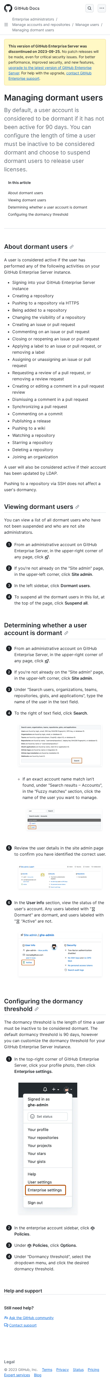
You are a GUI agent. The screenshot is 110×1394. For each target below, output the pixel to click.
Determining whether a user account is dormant (45, 629)
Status (78, 1369)
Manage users (87, 24)
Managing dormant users (33, 30)
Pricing (93, 1369)
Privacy (62, 1369)
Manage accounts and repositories (41, 24)
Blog (37, 1375)
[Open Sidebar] (6, 25)
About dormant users (36, 246)
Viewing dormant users (38, 506)
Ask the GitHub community (31, 1318)
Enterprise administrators (33, 19)
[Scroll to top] (99, 1383)
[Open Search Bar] (89, 8)
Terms (47, 1369)
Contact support (23, 1325)
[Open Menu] (102, 8)
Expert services (17, 1375)
